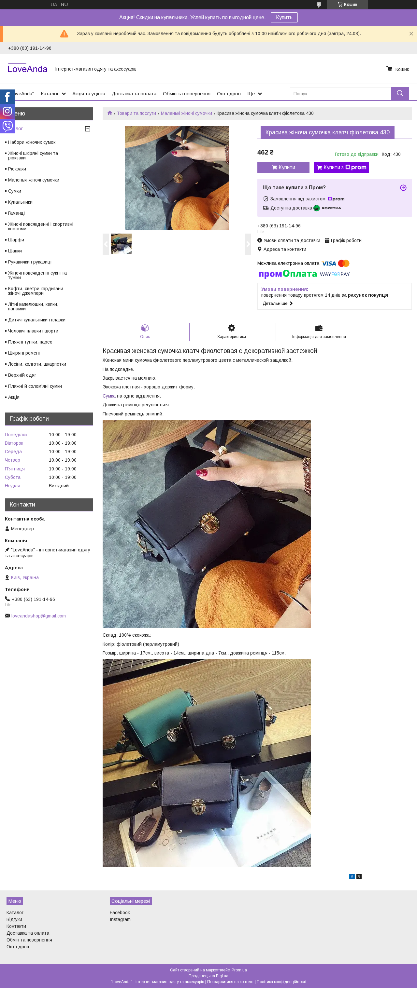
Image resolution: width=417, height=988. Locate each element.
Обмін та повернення (186, 93)
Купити (287, 167)
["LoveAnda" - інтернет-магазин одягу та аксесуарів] (27, 69)
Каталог (50, 93)
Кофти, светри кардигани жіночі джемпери (35, 291)
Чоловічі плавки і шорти (33, 330)
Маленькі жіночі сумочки (186, 113)
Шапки (15, 250)
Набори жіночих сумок (31, 142)
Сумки (14, 191)
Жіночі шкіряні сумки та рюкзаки (33, 155)
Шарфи (16, 239)
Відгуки (14, 919)
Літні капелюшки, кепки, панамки (33, 306)
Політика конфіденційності (281, 982)
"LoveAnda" (21, 93)
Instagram (120, 919)
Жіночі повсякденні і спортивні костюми (40, 226)
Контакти (16, 926)
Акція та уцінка (88, 93)
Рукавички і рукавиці (29, 261)
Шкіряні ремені (24, 353)
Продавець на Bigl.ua (208, 976)
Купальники (20, 202)
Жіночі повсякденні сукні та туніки (37, 275)
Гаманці (16, 213)
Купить (284, 17)
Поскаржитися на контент (230, 982)
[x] (359, 877)
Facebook (120, 912)
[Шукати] (400, 93)
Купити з (334, 167)
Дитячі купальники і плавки (36, 319)
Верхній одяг (22, 375)
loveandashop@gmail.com (38, 615)
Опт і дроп (229, 93)
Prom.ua (239, 970)
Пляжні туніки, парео (30, 342)
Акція (14, 397)
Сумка (109, 396)
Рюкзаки (17, 168)
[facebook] (352, 877)
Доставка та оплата (134, 93)
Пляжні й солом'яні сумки (35, 386)
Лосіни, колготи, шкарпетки (37, 364)
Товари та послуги (136, 113)
